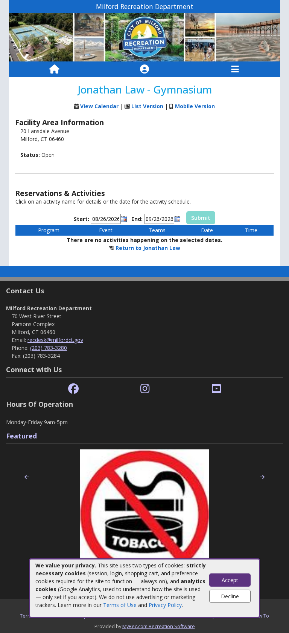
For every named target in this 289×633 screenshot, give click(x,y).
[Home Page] (54, 69)
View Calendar (99, 106)
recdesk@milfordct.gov (55, 339)
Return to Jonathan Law (148, 247)
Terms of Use (120, 604)
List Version (147, 106)
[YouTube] (216, 388)
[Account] (144, 69)
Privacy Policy (165, 604)
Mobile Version (195, 106)
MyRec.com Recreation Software (158, 626)
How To (260, 615)
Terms (27, 615)
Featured (21, 435)
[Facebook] (73, 388)
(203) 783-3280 (48, 347)
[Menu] (235, 69)
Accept (230, 580)
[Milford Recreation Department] (144, 36)
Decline (230, 596)
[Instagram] (145, 388)
